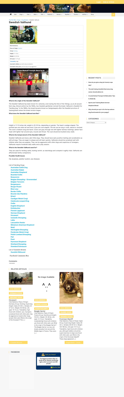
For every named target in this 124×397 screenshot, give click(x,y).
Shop (92, 14)
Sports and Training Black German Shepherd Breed (99, 104)
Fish (42, 14)
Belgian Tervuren (17, 182)
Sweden (20, 48)
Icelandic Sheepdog (18, 218)
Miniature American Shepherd (22, 225)
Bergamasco (16, 184)
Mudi (13, 227)
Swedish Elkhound (18, 252)
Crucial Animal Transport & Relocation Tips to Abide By (101, 97)
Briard (13, 196)
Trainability (13, 61)
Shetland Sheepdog (18, 244)
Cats (28, 14)
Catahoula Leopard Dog (20, 201)
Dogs (21, 14)
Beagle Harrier (39, 311)
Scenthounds (41, 309)
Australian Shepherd (19, 172)
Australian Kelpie (17, 170)
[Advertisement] (46, 119)
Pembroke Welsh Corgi (20, 232)
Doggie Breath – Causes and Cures (74, 342)
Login (98, 2)
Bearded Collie (16, 175)
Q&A (15, 14)
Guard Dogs (65, 312)
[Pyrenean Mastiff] (71, 288)
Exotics (76, 14)
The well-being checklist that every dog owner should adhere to (100, 90)
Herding (15, 51)
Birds (35, 14)
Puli (12, 237)
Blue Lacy (14, 189)
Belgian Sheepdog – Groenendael (24, 179)
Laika (13, 220)
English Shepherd (18, 206)
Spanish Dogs (66, 316)
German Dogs (16, 293)
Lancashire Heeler (18, 222)
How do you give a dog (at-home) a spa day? (100, 83)
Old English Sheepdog (19, 230)
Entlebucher (15, 208)
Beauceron (15, 177)
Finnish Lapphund (18, 211)
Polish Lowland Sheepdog (21, 234)
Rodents (50, 14)
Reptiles (67, 14)
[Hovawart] (21, 278)
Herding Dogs (16, 297)
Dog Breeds (15, 289)
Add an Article (108, 2)
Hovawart (14, 215)
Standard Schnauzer (19, 246)
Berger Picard (16, 187)
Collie (13, 203)
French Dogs (41, 304)
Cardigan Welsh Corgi (19, 198)
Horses (59, 14)
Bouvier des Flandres (19, 194)
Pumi (13, 239)
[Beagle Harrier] (46, 284)
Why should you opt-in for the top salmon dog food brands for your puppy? (101, 111)
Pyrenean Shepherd (18, 242)
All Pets (84, 14)
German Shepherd (18, 213)
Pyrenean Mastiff (66, 319)
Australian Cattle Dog (19, 167)
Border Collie (16, 191)
